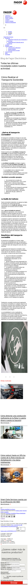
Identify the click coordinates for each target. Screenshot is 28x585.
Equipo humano (12, 49)
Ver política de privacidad (7, 580)
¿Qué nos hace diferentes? (14, 47)
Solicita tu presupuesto (10, 22)
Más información (5, 423)
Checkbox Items (5, 573)
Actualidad (13, 513)
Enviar (14, 582)
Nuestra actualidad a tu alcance (8, 509)
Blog (6, 53)
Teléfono (3, 566)
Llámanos (7, 15)
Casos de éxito (8, 51)
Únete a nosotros (9, 18)
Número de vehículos (6, 569)
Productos (7, 38)
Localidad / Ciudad (6, 567)
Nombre (3, 563)
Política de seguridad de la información (8, 542)
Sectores (7, 45)
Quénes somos (19, 510)
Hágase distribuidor (20, 513)
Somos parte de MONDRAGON (8, 531)
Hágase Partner (8, 17)
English (10, 31)
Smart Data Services (8, 37)
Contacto (7, 19)
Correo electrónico (6, 564)
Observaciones (4, 572)
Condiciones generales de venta (6, 541)
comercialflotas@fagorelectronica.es (9, 526)
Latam (9, 34)
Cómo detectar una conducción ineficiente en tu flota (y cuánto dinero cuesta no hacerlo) (13, 418)
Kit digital (7, 54)
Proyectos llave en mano (14, 50)
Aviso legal (3, 538)
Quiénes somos (9, 46)
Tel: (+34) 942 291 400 (16, 525)
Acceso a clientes (9, 21)
